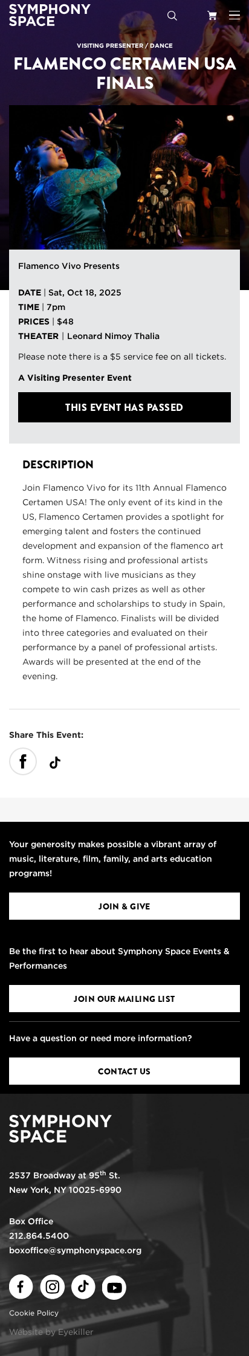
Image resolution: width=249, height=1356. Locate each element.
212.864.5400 (39, 1236)
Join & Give (124, 906)
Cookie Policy (34, 1312)
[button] (234, 15)
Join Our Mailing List (124, 999)
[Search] (172, 15)
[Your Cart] (212, 15)
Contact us (124, 1071)
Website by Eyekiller (51, 1332)
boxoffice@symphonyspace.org (75, 1250)
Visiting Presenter (110, 45)
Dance (161, 45)
